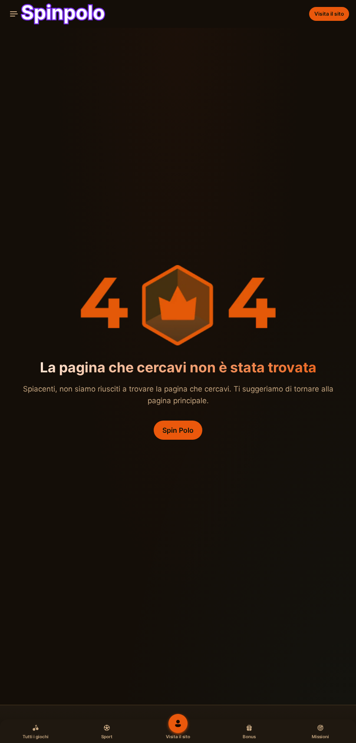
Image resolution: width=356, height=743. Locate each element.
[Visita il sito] (178, 723)
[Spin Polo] (56, 14)
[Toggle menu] (14, 14)
